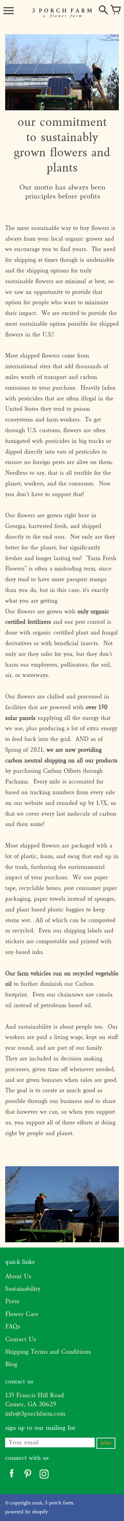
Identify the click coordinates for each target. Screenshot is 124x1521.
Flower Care (22, 1314)
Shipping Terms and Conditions (48, 1352)
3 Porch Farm (58, 1503)
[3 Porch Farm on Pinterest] (27, 1476)
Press (12, 1302)
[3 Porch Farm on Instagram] (44, 1476)
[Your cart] (115, 10)
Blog (11, 1364)
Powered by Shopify (26, 1512)
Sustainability (23, 1289)
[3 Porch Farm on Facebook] (11, 1476)
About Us (18, 1277)
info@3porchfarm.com (35, 1414)
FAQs (12, 1327)
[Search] (103, 10)
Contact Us (20, 1340)
